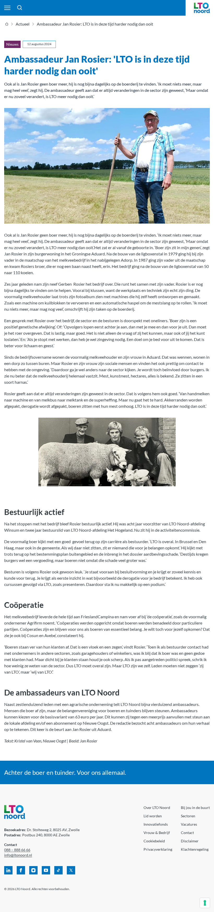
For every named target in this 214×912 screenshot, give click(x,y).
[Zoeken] (20, 8)
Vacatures (189, 824)
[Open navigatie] (7, 8)
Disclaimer (190, 841)
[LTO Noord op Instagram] (33, 870)
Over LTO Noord (157, 807)
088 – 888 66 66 (17, 850)
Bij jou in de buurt (195, 807)
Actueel (22, 23)
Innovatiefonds (156, 824)
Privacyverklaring (158, 849)
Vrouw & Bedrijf (157, 832)
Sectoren (188, 816)
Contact (187, 832)
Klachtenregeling (195, 849)
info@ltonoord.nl (18, 855)
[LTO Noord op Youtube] (46, 870)
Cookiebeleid (154, 841)
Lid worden (153, 816)
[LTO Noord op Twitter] (71, 870)
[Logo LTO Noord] (202, 8)
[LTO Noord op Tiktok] (58, 870)
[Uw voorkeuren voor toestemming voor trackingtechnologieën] (205, 903)
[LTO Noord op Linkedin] (8, 870)
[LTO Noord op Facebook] (21, 870)
